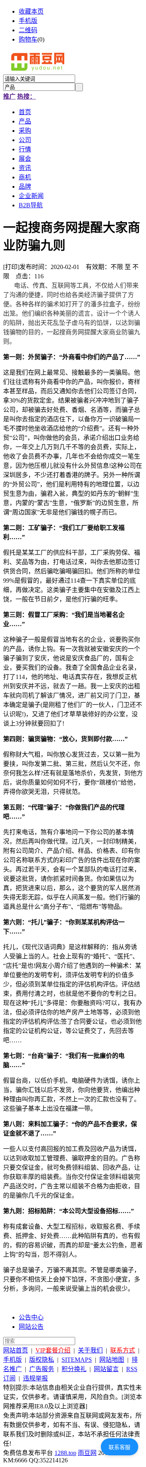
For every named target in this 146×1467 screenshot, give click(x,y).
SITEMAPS (77, 1359)
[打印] (11, 267)
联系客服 (119, 1447)
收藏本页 (31, 11)
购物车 (28, 39)
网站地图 (111, 1359)
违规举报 (35, 1378)
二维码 (28, 30)
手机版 (28, 20)
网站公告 (31, 1326)
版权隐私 (41, 1359)
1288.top (65, 1453)
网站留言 (106, 1369)
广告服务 (41, 1369)
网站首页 (15, 1350)
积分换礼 (74, 1369)
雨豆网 (87, 1453)
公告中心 (31, 1317)
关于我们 (90, 1350)
